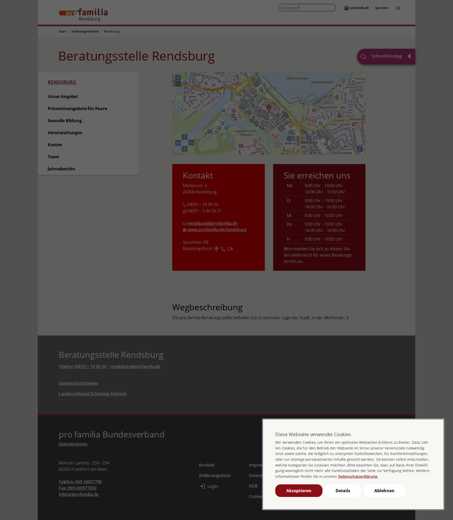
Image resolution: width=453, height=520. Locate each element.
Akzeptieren (298, 491)
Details (343, 491)
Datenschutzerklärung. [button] (358, 476)
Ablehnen (384, 491)
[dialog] (353, 464)
